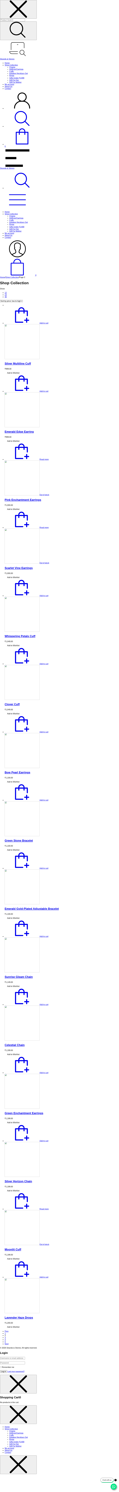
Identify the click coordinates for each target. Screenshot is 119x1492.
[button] (12, 373)
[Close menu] (18, 9)
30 (6, 297)
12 (6, 293)
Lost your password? (16, 1371)
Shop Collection (12, 277)
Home (2, 277)
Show (2, 289)
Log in (3, 1371)
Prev (6, 1331)
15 (6, 295)
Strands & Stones (7, 59)
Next (6, 1344)
